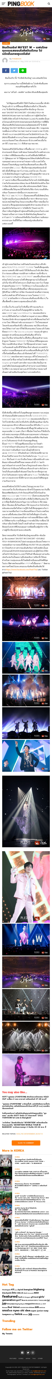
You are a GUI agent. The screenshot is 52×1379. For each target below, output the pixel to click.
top (12, 1314)
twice (18, 1314)
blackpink (7, 1293)
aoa (16, 1290)
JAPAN (28, 1359)
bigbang (38, 1289)
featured (10, 1296)
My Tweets (7, 1333)
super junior (36, 1310)
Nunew (4, 1307)
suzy (46, 1310)
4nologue (6, 1290)
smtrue (42, 1307)
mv (41, 1304)
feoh (18, 1134)
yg (30, 1314)
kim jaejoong (12, 1304)
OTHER (40, 1359)
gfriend (34, 1297)
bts (14, 1293)
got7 (18, 1300)
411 (12, 1289)
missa (37, 1304)
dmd (25, 1293)
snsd (5, 1310)
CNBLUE (19, 1293)
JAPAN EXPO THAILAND (37, 1300)
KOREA (21, 1359)
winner (25, 1314)
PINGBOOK (16, 59)
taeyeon (6, 1314)
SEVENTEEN (24, 1307)
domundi (30, 1293)
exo (36, 1293)
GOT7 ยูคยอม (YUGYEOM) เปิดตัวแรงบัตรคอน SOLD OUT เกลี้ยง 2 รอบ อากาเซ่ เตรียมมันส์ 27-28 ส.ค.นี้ (25, 1098)
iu (26, 1300)
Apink (20, 1289)
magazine (30, 1303)
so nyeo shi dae (19, 1310)
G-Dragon (26, 1297)
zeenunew (35, 1314)
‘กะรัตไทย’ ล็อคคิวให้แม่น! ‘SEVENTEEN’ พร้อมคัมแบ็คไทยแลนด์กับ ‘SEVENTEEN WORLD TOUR (24, 1125)
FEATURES (13, 1359)
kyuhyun (21, 1304)
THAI (34, 1359)
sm (37, 1307)
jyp (4, 1303)
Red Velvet (14, 1307)
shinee (31, 1307)
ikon (24, 1300)
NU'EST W (39, 1134)
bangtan (28, 1289)
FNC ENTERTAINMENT (28, 1134)
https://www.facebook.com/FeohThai (21, 569)
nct (44, 1304)
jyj (48, 1300)
